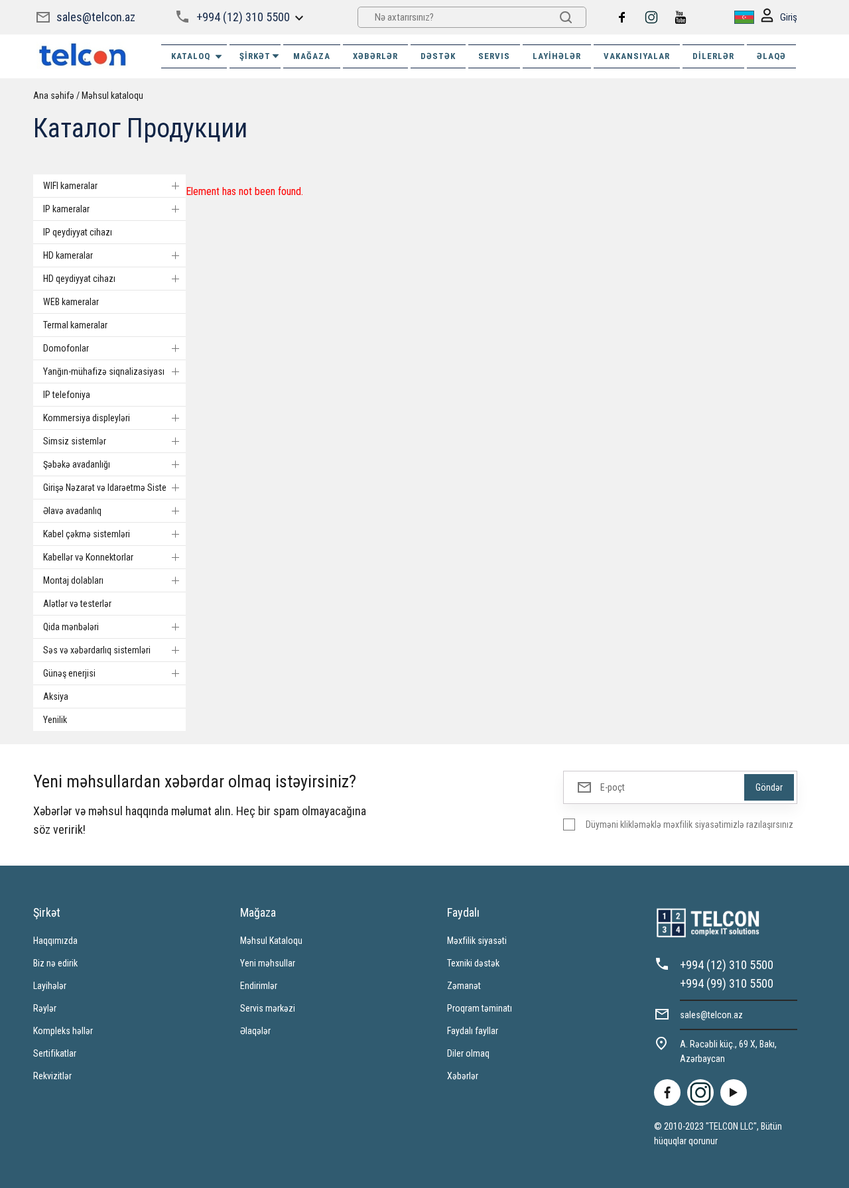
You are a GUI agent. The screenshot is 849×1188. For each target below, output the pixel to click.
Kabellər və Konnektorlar (88, 557)
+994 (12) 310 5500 (243, 17)
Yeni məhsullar (267, 963)
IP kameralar (66, 209)
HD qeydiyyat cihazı (79, 278)
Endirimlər (258, 985)
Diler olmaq (468, 1053)
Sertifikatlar (54, 1053)
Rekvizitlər (52, 1076)
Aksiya (55, 696)
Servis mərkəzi (267, 1008)
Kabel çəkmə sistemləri (86, 534)
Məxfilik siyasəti (477, 940)
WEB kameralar (71, 302)
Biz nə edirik (55, 963)
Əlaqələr (255, 1030)
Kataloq (190, 56)
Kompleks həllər (63, 1030)
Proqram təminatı (479, 1008)
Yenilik (55, 719)
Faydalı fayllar (472, 1030)
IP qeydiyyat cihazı (77, 232)
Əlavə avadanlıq (72, 510)
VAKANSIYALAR (637, 56)
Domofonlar (66, 348)
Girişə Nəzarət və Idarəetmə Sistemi (109, 487)
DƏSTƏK (438, 56)
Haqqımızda (55, 940)
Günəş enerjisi (69, 673)
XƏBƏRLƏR (375, 56)
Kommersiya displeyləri (86, 418)
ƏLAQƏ (771, 56)
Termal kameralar (75, 325)
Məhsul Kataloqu (271, 940)
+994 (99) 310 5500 (726, 983)
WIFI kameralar (70, 185)
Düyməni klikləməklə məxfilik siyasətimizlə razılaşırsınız (689, 824)
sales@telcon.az (95, 17)
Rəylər (44, 1008)
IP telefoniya (66, 394)
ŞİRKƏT (255, 56)
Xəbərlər (462, 1076)
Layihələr (557, 56)
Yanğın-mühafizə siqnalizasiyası (103, 371)
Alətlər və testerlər (77, 603)
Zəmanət (464, 985)
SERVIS (494, 56)
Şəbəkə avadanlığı (76, 464)
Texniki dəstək (473, 963)
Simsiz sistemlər (74, 441)
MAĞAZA (311, 56)
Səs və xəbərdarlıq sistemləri (97, 650)
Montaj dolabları (73, 580)
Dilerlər (713, 56)
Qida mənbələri (71, 627)
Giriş (788, 17)
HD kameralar (68, 255)
